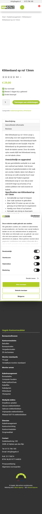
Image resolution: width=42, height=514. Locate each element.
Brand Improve (33, 487)
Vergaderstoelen (8, 349)
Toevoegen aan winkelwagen (26, 102)
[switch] (37, 257)
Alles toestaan (21, 284)
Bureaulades (7, 376)
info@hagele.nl (15, 1)
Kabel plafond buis (9, 382)
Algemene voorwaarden (11, 467)
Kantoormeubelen (9, 429)
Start (4, 17)
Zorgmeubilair (7, 432)
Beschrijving (10, 121)
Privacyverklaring (8, 464)
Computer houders (9, 379)
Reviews (8, 129)
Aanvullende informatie (14, 125)
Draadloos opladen (9, 403)
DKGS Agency (18, 487)
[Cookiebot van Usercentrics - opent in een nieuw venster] (31, 216)
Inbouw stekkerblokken (11, 406)
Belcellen (5, 344)
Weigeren (21, 296)
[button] (21, 477)
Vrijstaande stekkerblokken (12, 412)
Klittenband (26, 17)
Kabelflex (5, 385)
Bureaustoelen (7, 346)
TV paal (5, 360)
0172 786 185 (28, 1)
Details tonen (30, 278)
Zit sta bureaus (8, 352)
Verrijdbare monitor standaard (13, 363)
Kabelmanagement (14, 17)
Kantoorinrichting (8, 426)
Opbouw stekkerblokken (11, 409)
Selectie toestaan (21, 290)
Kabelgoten (6, 388)
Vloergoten (6, 394)
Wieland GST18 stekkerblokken (14, 415)
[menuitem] (22, 7)
